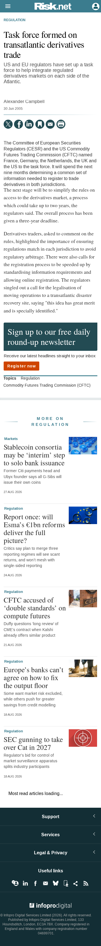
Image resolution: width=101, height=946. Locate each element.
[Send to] (50, 124)
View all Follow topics (15, 883)
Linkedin (25, 883)
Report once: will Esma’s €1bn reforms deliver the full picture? (34, 528)
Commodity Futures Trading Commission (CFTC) (47, 385)
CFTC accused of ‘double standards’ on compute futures (35, 607)
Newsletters (45, 883)
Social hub (75, 883)
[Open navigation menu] (5, 6)
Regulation (15, 20)
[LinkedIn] (29, 124)
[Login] (95, 6)
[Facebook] (18, 124)
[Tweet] (8, 124)
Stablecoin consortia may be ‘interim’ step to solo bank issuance (34, 455)
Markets (11, 438)
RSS (85, 883)
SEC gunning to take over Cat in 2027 (33, 743)
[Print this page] (60, 124)
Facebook (35, 883)
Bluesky (55, 883)
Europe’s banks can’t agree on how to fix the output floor (33, 677)
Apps (65, 883)
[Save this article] (39, 124)
